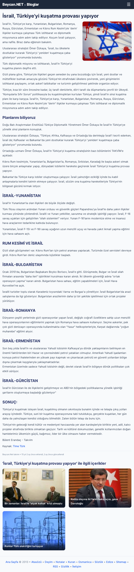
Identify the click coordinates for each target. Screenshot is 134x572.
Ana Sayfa (12, 562)
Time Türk (19, 446)
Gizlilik (65, 566)
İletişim (76, 566)
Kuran (71, 562)
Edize (109, 562)
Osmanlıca (85, 562)
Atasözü (36, 562)
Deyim (49, 562)
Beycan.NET (12, 4)
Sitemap (121, 562)
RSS (55, 566)
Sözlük (99, 562)
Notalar (60, 562)
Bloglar (33, 4)
